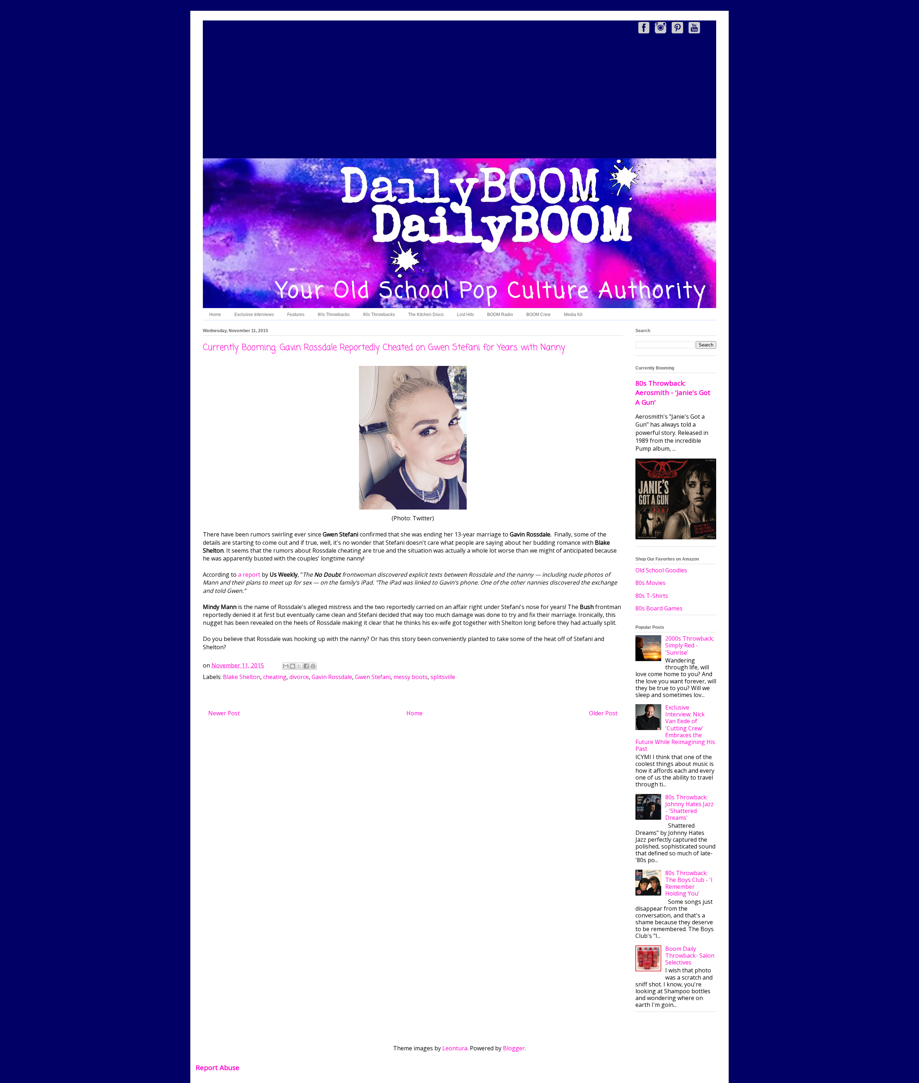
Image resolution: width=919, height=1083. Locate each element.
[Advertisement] (459, 97)
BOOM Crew (538, 314)
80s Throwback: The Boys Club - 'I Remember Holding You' (689, 883)
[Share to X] (299, 666)
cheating (274, 677)
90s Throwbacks (379, 314)
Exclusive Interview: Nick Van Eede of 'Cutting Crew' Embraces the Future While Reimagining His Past (675, 728)
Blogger (514, 1048)
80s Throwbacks (334, 314)
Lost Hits (465, 314)
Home (215, 314)
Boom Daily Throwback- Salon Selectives (689, 955)
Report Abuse (217, 1067)
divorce (299, 677)
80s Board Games (658, 608)
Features (295, 314)
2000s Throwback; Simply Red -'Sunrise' (689, 645)
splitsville (442, 677)
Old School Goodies (661, 570)
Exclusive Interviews (254, 314)
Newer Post (224, 713)
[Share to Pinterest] (313, 666)
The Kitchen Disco (426, 314)
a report (249, 574)
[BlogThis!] (292, 666)
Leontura (454, 1048)
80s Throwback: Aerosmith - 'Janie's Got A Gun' (672, 392)
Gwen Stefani (373, 677)
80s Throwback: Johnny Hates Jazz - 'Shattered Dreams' (689, 807)
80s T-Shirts (651, 596)
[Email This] (285, 666)
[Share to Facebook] (306, 666)
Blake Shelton (241, 677)
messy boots (410, 677)
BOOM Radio (500, 314)
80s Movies (650, 583)
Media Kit (573, 314)
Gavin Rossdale (332, 677)
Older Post (603, 713)
